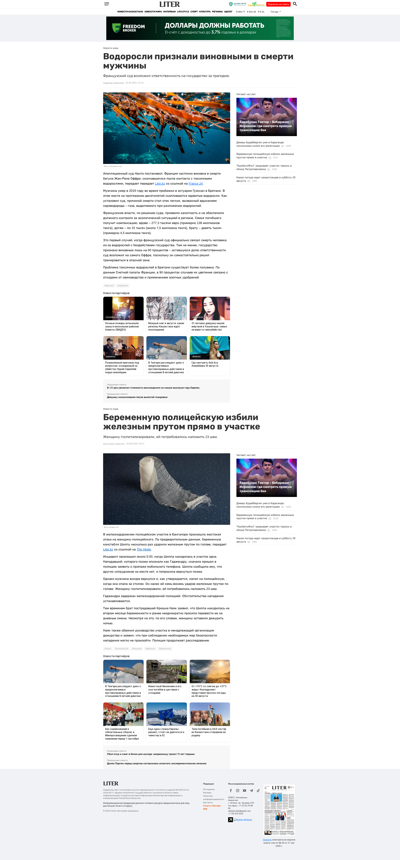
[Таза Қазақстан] (257, 4)
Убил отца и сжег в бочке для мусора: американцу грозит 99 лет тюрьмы (151, 754)
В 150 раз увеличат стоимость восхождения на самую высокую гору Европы (153, 387)
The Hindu (144, 549)
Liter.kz (160, 183)
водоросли (123, 286)
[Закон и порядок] (238, 4)
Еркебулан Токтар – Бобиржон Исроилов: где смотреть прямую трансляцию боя (266, 126)
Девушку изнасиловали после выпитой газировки (137, 397)
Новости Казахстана (130, 11)
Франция (109, 286)
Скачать (267, 839)
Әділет (228, 11)
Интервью (169, 11)
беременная (165, 649)
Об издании (209, 789)
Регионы (217, 11)
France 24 (196, 183)
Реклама (207, 792)
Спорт (194, 11)
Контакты (207, 802)
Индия (108, 649)
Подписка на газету (278, 4)
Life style (183, 11)
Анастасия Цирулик (114, 444)
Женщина (137, 649)
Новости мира (153, 11)
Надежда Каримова (113, 83)
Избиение (150, 649)
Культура (204, 11)
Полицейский (121, 649)
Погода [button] (275, 11)
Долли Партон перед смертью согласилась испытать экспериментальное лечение (156, 763)
